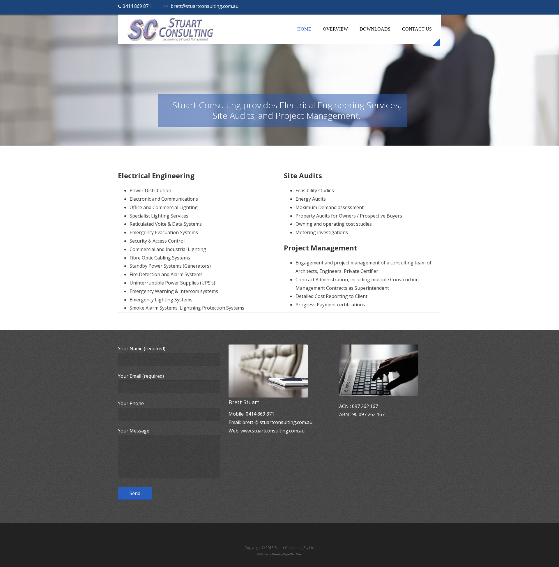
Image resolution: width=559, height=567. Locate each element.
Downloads (375, 29)
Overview (335, 29)
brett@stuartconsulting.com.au (204, 6)
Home (304, 29)
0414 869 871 (137, 6)
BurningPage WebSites (287, 554)
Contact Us (417, 29)
